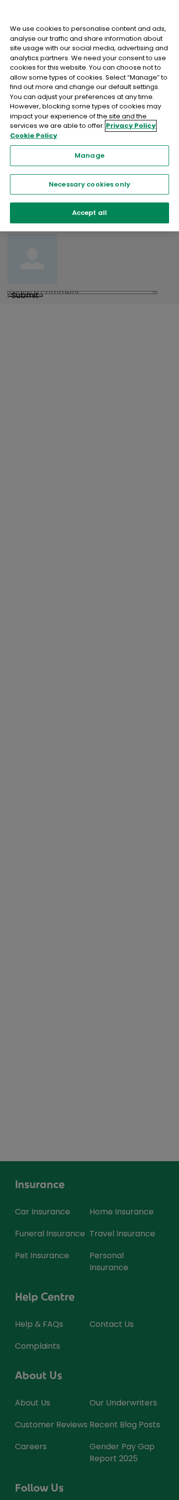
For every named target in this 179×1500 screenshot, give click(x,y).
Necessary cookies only (89, 184)
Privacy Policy (131, 125)
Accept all (89, 212)
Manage (89, 155)
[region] (89, 115)
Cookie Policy (33, 135)
